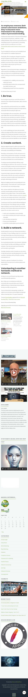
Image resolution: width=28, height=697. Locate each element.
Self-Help (3, 568)
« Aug (2, 532)
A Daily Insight (4, 539)
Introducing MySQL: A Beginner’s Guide (10, 602)
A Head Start (4, 542)
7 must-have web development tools (9, 606)
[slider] (13, 594)
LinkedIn (24, 195)
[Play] (3, 384)
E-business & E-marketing (7, 558)
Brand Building (8, 297)
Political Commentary (6, 564)
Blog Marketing (9, 11)
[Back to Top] (14, 694)
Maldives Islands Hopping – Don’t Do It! (10, 612)
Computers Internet (5, 555)
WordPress (19, 682)
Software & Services (5, 571)
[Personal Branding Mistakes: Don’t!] (19, 319)
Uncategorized (4, 574)
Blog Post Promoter (6, 307)
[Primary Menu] (25, 1)
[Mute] (22, 384)
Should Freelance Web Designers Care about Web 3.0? (13, 615)
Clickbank (3, 552)
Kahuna (13, 682)
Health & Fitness (5, 561)
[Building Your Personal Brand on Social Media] (6, 316)
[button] (14, 373)
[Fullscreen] (25, 384)
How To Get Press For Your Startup (9, 609)
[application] (14, 373)
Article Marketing (5, 546)
